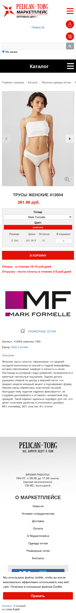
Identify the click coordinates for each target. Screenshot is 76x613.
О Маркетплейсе (38, 536)
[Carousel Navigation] (38, 139)
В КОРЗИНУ (38, 255)
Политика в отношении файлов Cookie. (37, 586)
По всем (11, 52)
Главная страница (13, 82)
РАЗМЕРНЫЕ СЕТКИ (42, 331)
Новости (38, 27)
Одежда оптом (38, 543)
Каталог (33, 82)
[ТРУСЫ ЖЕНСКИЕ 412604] (67, 178)
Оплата (38, 528)
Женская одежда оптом (56, 82)
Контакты (38, 558)
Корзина (7, 605)
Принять (38, 596)
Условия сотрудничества (38, 513)
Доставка (38, 521)
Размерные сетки (38, 551)
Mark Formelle (19, 347)
